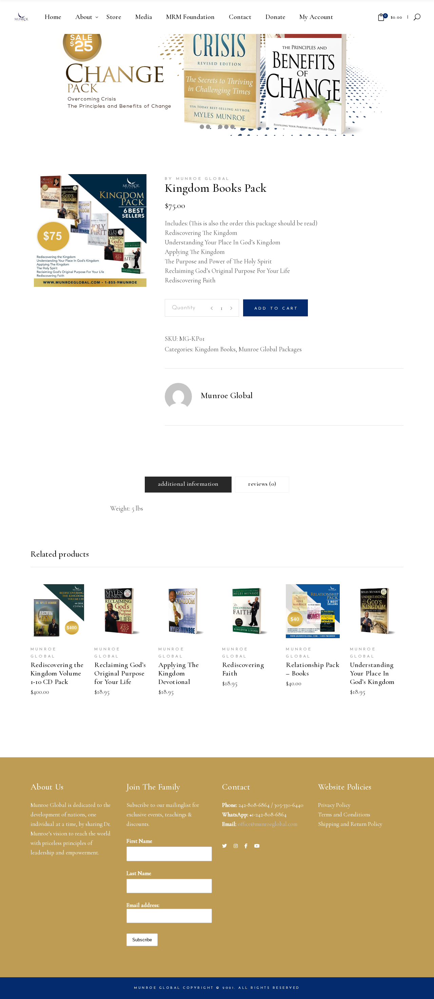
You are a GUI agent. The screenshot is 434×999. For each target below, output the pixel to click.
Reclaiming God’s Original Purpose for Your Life (120, 673)
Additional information (188, 483)
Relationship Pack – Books (312, 669)
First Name (139, 841)
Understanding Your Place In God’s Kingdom (372, 673)
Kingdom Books (215, 349)
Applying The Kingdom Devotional (178, 673)
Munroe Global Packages (270, 349)
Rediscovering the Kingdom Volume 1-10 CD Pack (57, 673)
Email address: (142, 905)
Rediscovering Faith (243, 669)
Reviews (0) (262, 483)
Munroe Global (227, 395)
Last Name (138, 873)
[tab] (188, 485)
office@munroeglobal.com (267, 824)
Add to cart (276, 309)
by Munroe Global (197, 179)
